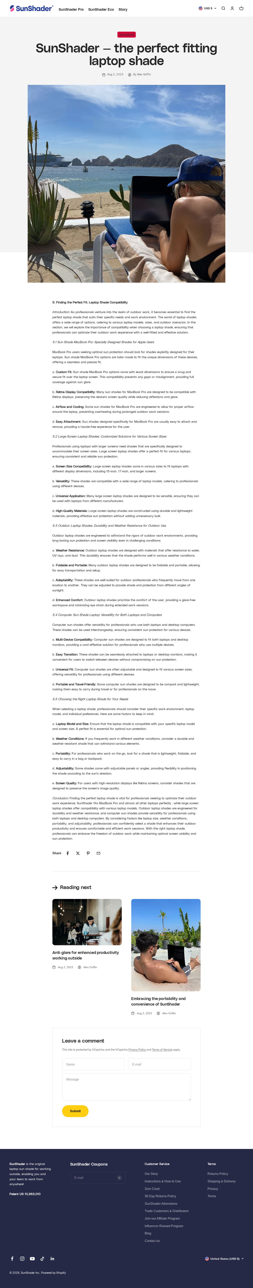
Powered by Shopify (53, 1273)
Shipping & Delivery (222, 1181)
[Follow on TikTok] (42, 1258)
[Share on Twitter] (78, 853)
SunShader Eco (101, 9)
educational (126, 34)
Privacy (213, 1188)
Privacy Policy (137, 1049)
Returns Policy (218, 1173)
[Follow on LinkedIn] (52, 1258)
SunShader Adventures (161, 1203)
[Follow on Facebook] (12, 1258)
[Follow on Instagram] (22, 1258)
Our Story (151, 1173)
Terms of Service (162, 1049)
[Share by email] (98, 853)
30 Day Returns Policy (160, 1196)
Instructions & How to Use (163, 1181)
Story (123, 9)
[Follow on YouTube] (32, 1258)
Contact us (152, 1241)
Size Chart (152, 1188)
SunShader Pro (71, 9)
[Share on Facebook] (68, 853)
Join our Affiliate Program (162, 1218)
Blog (148, 1233)
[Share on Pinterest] (88, 853)
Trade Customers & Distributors (167, 1211)
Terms (212, 1196)
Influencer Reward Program (164, 1226)
